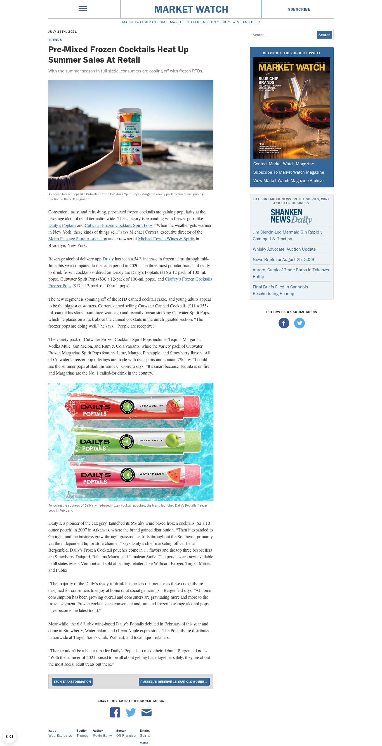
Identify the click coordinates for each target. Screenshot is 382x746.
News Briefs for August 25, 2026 (283, 259)
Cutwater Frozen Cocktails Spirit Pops (118, 225)
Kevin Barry (102, 735)
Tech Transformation (72, 681)
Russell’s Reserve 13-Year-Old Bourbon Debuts (175, 681)
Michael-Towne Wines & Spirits (166, 238)
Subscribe (299, 9)
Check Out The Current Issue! (291, 53)
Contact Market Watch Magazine (283, 163)
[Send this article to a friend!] (146, 716)
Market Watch (191, 9)
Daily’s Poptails (62, 225)
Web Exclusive (60, 735)
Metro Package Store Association (77, 238)
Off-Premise (126, 735)
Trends (55, 39)
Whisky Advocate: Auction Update (284, 249)
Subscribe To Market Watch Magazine (288, 172)
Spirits (145, 735)
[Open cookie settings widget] (9, 736)
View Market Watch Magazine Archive (288, 180)
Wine (144, 742)
